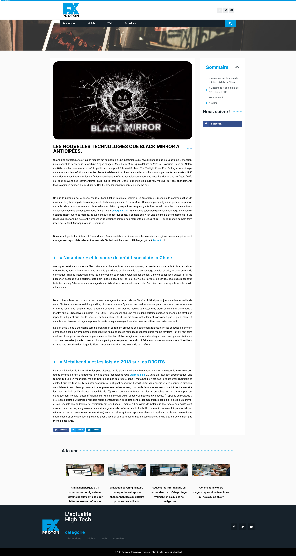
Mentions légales (172, 552)
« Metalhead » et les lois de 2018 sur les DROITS (224, 90)
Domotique (69, 23)
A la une (213, 103)
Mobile (91, 23)
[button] (230, 23)
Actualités (130, 23)
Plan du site (157, 552)
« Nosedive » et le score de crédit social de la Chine (223, 80)
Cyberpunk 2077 (121, 211)
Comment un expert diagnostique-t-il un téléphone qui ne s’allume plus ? (211, 492)
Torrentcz (158, 240)
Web (109, 23)
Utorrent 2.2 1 (137, 375)
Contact (146, 552)
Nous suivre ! (216, 97)
